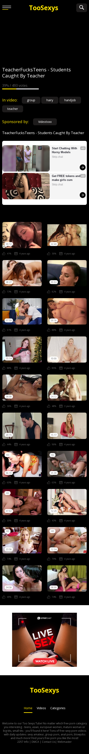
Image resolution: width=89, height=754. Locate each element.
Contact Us (48, 742)
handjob (70, 100)
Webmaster (64, 742)
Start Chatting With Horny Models (65, 150)
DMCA (35, 742)
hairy (49, 100)
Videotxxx (45, 122)
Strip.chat (57, 156)
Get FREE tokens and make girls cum (66, 178)
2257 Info (23, 742)
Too (43, 7)
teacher (12, 109)
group (31, 100)
